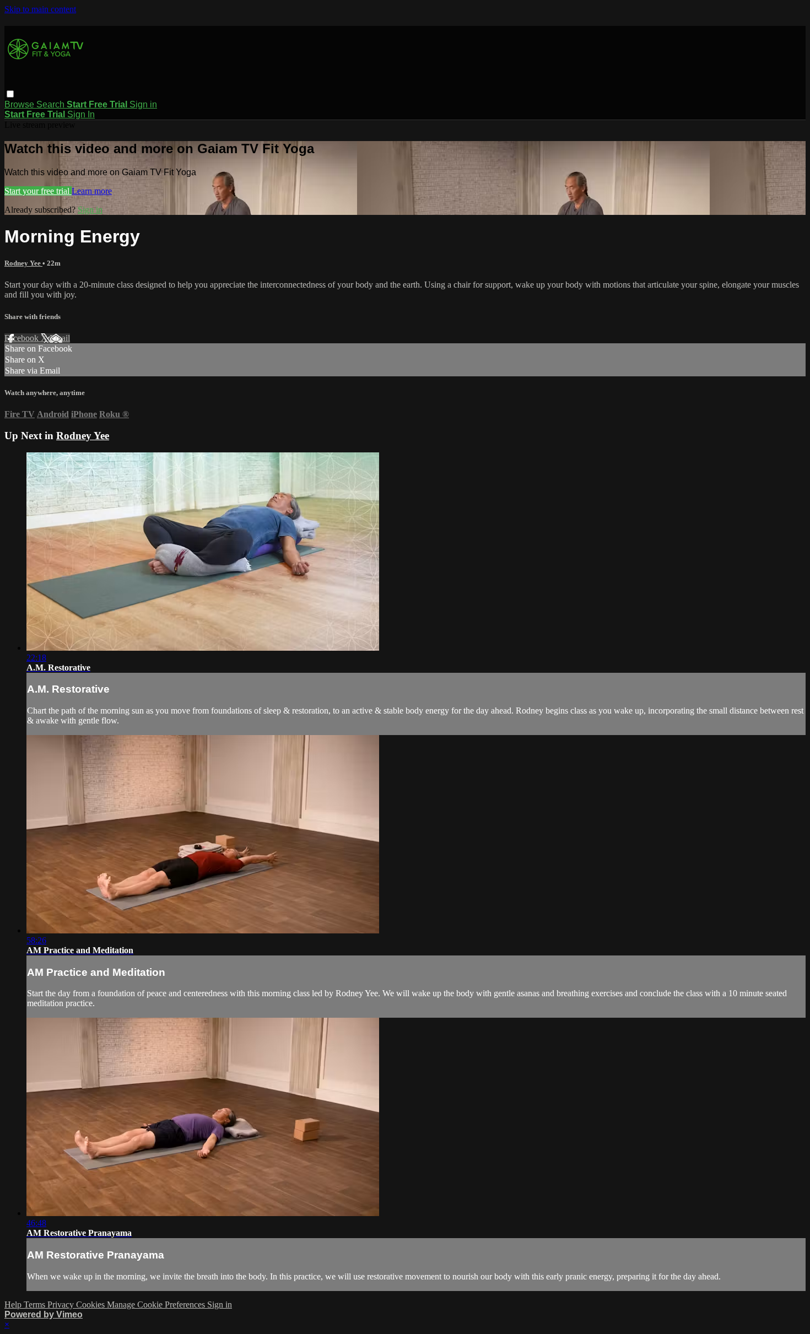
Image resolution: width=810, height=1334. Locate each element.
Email (60, 338)
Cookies (91, 1304)
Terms (35, 1304)
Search (51, 104)
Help (14, 1304)
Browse (20, 104)
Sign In (81, 114)
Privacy (61, 1304)
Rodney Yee (23, 263)
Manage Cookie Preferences (157, 1304)
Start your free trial (38, 191)
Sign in (143, 104)
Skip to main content (40, 9)
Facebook (22, 338)
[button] (10, 94)
